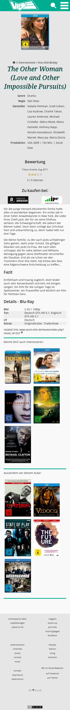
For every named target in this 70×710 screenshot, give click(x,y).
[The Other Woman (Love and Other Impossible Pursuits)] (35, 51)
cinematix (17, 648)
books (18, 653)
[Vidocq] (47, 517)
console (17, 657)
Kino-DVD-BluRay (47, 62)
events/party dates (17, 618)
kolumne (52, 657)
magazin (53, 618)
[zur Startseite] (24, 5)
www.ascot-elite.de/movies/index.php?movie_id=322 (34, 331)
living (52, 653)
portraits (52, 627)
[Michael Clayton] (18, 463)
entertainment (17, 644)
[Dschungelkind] (47, 424)
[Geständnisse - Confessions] (18, 424)
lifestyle (52, 644)
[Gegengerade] (18, 593)
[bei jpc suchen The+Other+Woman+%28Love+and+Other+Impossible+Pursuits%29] (52, 203)
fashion (52, 648)
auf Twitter (52, 677)
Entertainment (27, 62)
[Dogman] (18, 384)
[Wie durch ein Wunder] (47, 384)
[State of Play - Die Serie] (18, 556)
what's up (52, 622)
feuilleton (52, 635)
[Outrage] (18, 517)
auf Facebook (52, 673)
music (17, 661)
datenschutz (17, 679)
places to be (17, 627)
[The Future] (47, 556)
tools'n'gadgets (52, 631)
